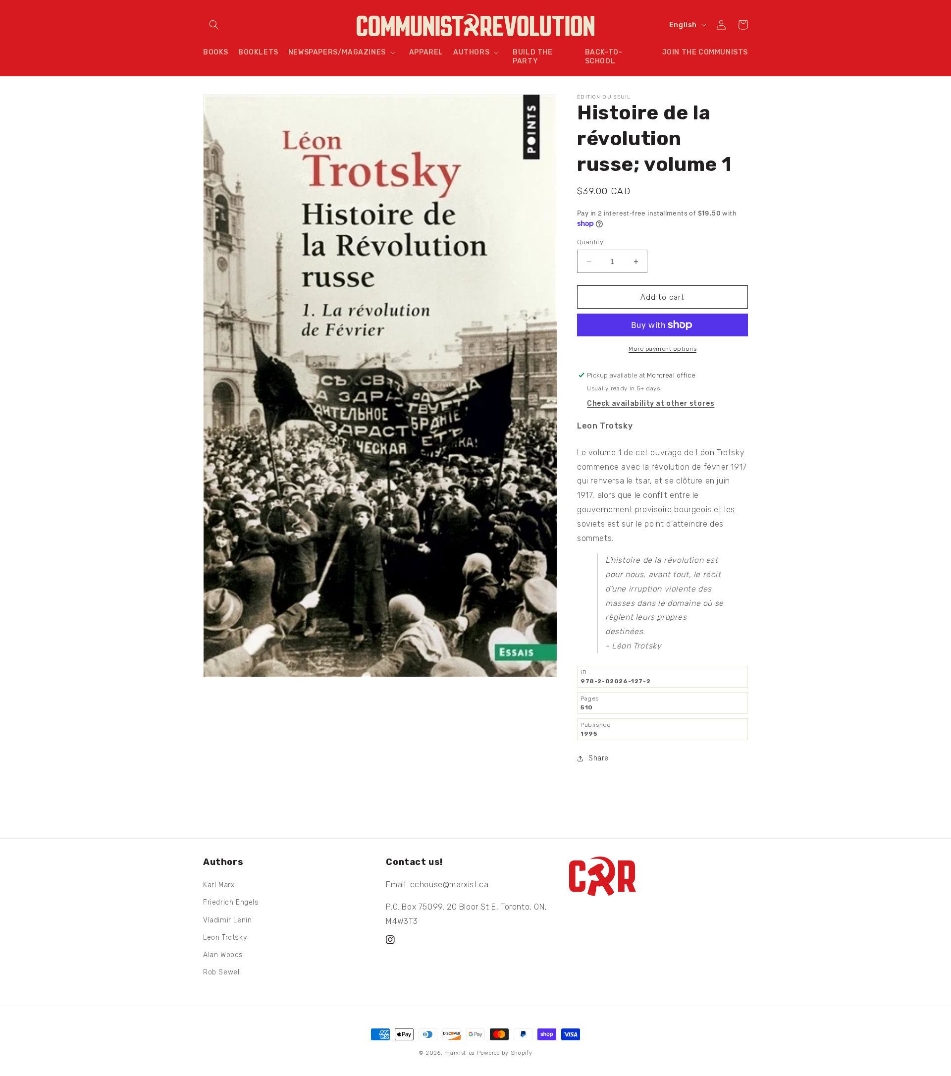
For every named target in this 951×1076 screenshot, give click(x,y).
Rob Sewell (222, 972)
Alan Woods (223, 955)
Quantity (590, 242)
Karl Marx (218, 885)
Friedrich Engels (231, 902)
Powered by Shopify (504, 1053)
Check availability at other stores (650, 403)
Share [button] (598, 758)
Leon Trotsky (225, 937)
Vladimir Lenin (227, 920)
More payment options (662, 348)
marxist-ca (459, 1053)
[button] (214, 25)
